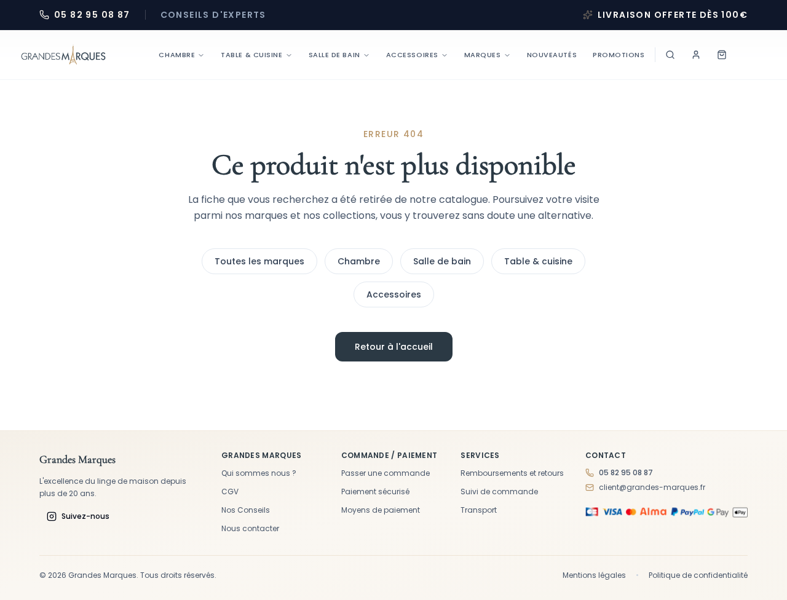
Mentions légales (594, 575)
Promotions (619, 55)
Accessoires (412, 55)
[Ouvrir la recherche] (670, 55)
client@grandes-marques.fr (652, 487)
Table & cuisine (538, 261)
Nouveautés (552, 55)
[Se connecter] (696, 55)
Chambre (177, 55)
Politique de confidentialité (698, 575)
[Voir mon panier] (722, 55)
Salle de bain (334, 55)
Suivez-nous (85, 516)
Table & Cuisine (251, 55)
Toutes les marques (259, 261)
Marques (482, 55)
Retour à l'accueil (394, 347)
